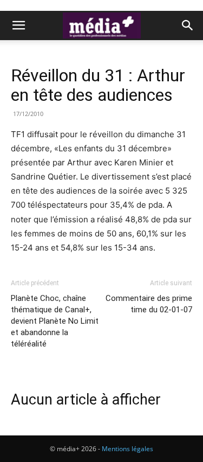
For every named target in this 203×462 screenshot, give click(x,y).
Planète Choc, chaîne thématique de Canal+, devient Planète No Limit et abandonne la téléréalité (55, 321)
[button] (18, 25)
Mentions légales (127, 448)
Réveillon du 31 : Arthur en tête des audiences (98, 85)
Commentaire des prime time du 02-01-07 (149, 304)
